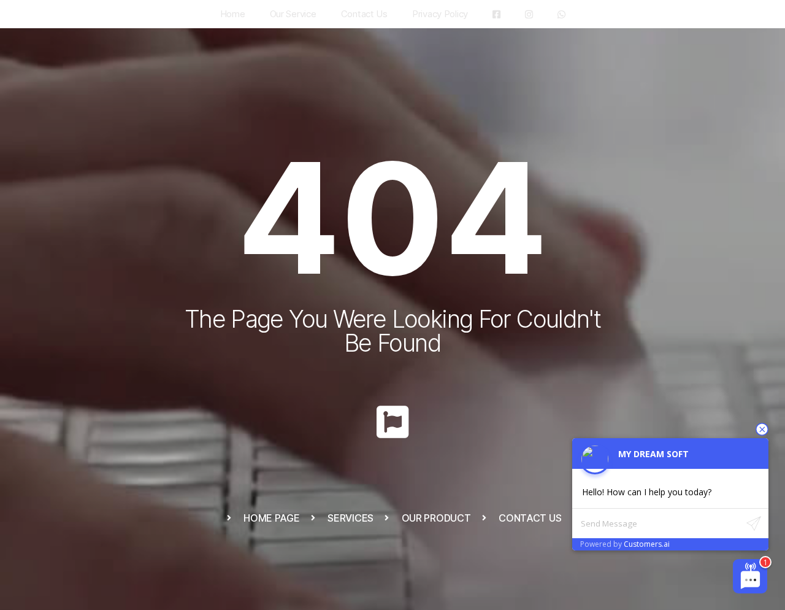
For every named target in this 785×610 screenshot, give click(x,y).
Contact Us (364, 14)
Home (232, 14)
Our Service (293, 14)
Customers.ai (647, 544)
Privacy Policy (440, 14)
